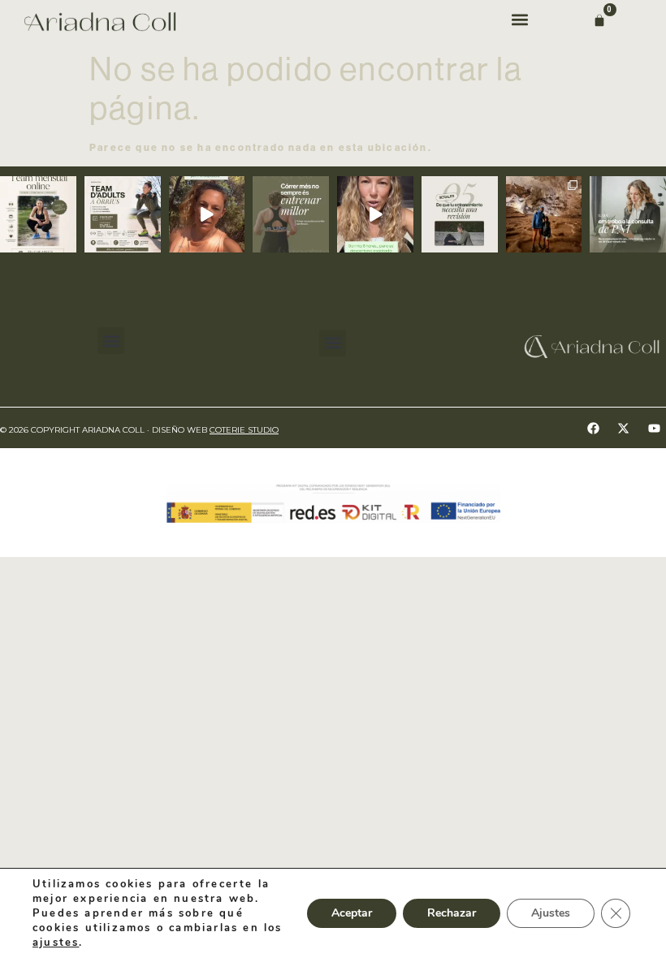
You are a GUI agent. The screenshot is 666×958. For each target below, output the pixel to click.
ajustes (55, 942)
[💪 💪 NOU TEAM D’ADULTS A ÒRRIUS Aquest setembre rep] (122, 214)
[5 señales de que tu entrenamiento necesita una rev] (460, 214)
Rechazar (451, 913)
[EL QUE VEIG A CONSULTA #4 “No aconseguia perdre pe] (628, 214)
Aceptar (351, 913)
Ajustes (550, 913)
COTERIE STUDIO (244, 430)
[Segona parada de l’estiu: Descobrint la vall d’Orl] (544, 214)
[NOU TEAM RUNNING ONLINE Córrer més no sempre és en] (291, 214)
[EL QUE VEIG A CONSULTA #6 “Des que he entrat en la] (207, 214)
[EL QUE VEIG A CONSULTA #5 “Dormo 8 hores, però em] (375, 214)
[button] (519, 19)
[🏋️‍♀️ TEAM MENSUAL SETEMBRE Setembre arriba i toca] (38, 214)
